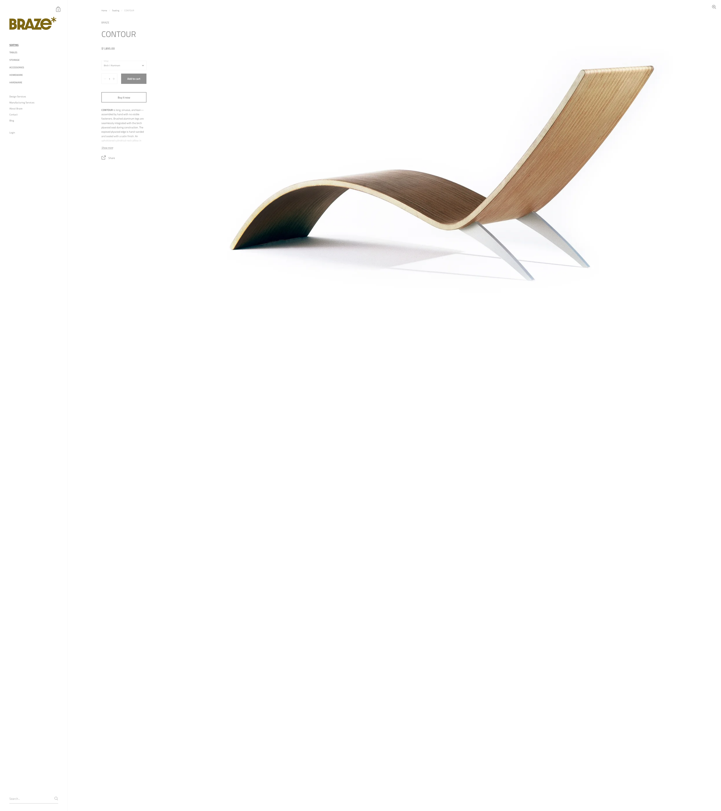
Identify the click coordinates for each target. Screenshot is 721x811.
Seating (115, 10)
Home (104, 10)
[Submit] (56, 798)
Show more (107, 147)
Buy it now (124, 97)
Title (106, 61)
